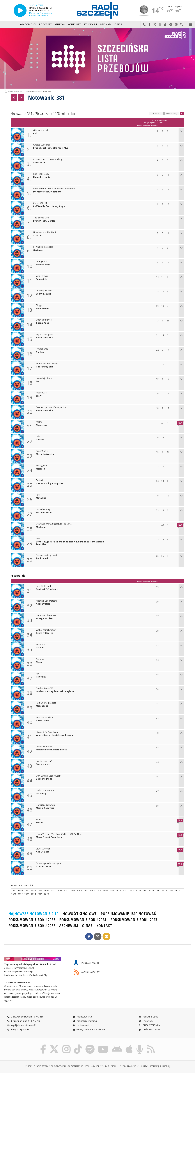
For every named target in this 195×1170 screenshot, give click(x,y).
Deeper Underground (46, 555)
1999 (39, 890)
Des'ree (40, 439)
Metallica (41, 498)
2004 (72, 890)
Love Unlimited (43, 586)
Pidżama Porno (44, 512)
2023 (26, 894)
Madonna (41, 527)
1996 (20, 890)
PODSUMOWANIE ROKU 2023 (133, 919)
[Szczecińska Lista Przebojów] (97, 58)
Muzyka (60, 24)
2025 (39, 894)
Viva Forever (42, 276)
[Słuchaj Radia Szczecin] (20, 10)
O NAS (87, 925)
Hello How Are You (45, 790)
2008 (98, 890)
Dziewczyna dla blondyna (48, 863)
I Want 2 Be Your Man (47, 732)
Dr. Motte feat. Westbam (47, 191)
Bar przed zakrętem (45, 805)
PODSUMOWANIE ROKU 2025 (31, 919)
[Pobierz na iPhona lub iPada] (129, 1045)
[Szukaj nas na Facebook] (43, 1045)
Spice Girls (41, 279)
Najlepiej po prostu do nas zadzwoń (144, 24)
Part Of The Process (46, 703)
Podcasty (45, 24)
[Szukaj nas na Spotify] (90, 1045)
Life (38, 436)
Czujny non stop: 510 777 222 (25, 1020)
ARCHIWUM (68, 925)
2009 (105, 890)
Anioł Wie (40, 644)
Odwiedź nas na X (155, 24)
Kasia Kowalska (44, 337)
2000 (46, 890)
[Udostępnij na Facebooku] (89, 936)
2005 (79, 890)
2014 (138, 890)
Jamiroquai (42, 558)
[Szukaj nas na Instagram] (66, 1045)
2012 (125, 890)
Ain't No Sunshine (44, 717)
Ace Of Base (42, 852)
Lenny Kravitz (43, 294)
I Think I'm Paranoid (43, 247)
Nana (39, 662)
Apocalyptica (43, 604)
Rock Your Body (41, 174)
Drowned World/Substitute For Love (54, 524)
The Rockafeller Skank (47, 363)
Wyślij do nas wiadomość (176, 24)
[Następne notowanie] (21, 97)
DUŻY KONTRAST (151, 1029)
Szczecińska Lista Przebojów (39, 91)
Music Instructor (42, 177)
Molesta (40, 469)
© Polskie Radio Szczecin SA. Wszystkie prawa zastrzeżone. (54, 1066)
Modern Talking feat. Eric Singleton (55, 691)
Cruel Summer (43, 848)
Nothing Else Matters (46, 601)
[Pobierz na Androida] (117, 1045)
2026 (46, 894)
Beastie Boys (43, 264)
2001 (53, 890)
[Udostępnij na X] (98, 936)
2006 (85, 890)
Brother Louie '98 (44, 688)
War (38, 538)
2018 (164, 890)
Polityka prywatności (129, 1066)
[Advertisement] (50, 1098)
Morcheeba (42, 706)
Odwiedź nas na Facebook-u (149, 24)
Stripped (40, 305)
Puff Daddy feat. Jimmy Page (49, 206)
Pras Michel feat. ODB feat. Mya (50, 148)
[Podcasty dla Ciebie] (139, 1045)
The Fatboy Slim (44, 366)
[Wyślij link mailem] (106, 936)
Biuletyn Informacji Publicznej (90, 1029)
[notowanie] (32, 959)
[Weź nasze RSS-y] (150, 1045)
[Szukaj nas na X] (54, 1045)
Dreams (40, 659)
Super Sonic (42, 451)
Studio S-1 (90, 24)
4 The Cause (42, 720)
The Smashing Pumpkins (49, 483)
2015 (144, 890)
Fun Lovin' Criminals (47, 589)
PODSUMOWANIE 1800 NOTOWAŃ (128, 913)
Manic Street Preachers (49, 837)
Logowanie (148, 1020)
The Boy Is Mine (41, 217)
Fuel (38, 495)
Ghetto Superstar (41, 145)
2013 (131, 890)
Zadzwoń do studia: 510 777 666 (27, 1016)
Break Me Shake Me (46, 615)
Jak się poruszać (44, 761)
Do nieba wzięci (43, 509)
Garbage (38, 250)
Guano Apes (42, 323)
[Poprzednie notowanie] (14, 97)
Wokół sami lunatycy (46, 630)
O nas (118, 24)
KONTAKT (104, 925)
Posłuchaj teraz (150, 1016)
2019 (170, 890)
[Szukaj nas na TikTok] (78, 1045)
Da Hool (40, 352)
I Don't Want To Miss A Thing (47, 159)
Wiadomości (28, 24)
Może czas (41, 392)
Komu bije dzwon (44, 378)
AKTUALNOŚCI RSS (91, 972)
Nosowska (41, 425)
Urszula (40, 647)
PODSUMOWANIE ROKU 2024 (82, 919)
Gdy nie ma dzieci (41, 130)
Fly (37, 673)
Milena (39, 422)
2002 (59, 890)
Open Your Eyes (44, 320)
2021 (13, 894)
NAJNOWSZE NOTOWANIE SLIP (33, 913)
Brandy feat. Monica (44, 221)
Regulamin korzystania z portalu (101, 1066)
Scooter (37, 235)
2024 (33, 894)
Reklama (106, 24)
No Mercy (41, 793)
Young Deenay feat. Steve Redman (55, 735)
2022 (20, 894)
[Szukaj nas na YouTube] (103, 1045)
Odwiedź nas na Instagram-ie (160, 24)
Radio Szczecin (15, 91)
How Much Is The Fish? (44, 232)
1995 (13, 890)
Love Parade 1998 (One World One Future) (54, 188)
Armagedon (42, 465)
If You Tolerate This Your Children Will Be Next (59, 834)
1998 (33, 890)
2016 (151, 890)
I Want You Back (44, 746)
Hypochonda (42, 349)
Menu (190, 24)
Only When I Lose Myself (48, 776)
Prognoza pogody (20, 1029)
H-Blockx (41, 677)
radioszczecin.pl (84, 1016)
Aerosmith (39, 162)
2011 (118, 890)
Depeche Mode (44, 779)
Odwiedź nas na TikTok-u (165, 24)
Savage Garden (44, 618)
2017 (157, 890)
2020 (177, 890)
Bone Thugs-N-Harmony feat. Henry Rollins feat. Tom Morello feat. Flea (70, 543)
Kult (35, 133)
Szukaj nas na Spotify (171, 24)
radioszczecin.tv (84, 1025)
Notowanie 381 (46, 97)
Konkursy (74, 24)
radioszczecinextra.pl (86, 1020)
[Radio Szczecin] (97, 10)
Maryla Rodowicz (45, 808)
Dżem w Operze (44, 633)
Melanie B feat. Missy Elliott (51, 749)
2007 (92, 890)
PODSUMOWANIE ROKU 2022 (31, 925)
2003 (66, 890)
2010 (112, 890)
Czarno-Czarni (43, 866)
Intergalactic (42, 261)
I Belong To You (44, 290)
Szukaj (181, 24)
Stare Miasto (43, 764)
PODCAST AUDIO (90, 962)
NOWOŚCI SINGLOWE (79, 913)
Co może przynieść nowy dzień (51, 407)
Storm (39, 819)
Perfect (39, 480)
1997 (26, 890)
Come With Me (40, 203)
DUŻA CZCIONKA (151, 1025)
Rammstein (42, 308)
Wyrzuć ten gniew (44, 334)
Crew (38, 396)
